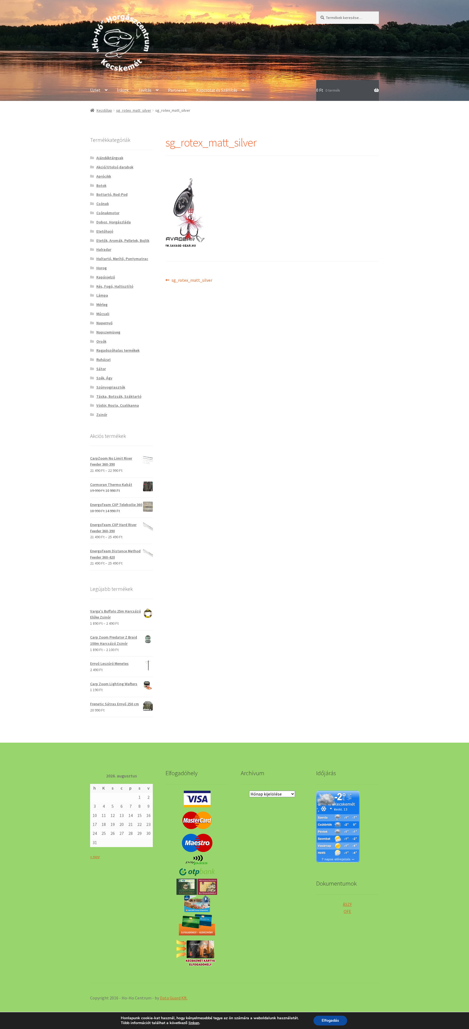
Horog (101, 267)
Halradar (103, 249)
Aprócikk (103, 176)
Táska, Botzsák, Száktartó (118, 396)
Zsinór (101, 414)
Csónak (102, 203)
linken (194, 1023)
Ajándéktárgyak (109, 157)
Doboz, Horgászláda (113, 222)
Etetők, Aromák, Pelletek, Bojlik (122, 240)
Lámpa (102, 295)
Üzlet (95, 90)
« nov (95, 856)
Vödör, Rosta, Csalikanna (117, 405)
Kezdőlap (104, 110)
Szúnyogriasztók (110, 387)
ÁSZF (347, 904)
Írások (123, 90)
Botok (101, 185)
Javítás (144, 90)
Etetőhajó (104, 231)
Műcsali (102, 313)
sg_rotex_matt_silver (133, 110)
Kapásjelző (105, 277)
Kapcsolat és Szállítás (216, 90)
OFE (347, 911)
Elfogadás (330, 1020)
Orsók (101, 341)
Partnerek (177, 90)
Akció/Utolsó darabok (114, 167)
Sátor (101, 368)
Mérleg (101, 304)
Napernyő (104, 322)
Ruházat (103, 359)
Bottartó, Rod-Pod (112, 194)
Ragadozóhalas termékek (118, 350)
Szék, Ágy (104, 378)
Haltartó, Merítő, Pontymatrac (122, 258)
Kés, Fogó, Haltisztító (114, 286)
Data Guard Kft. (174, 998)
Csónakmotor (107, 212)
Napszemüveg (108, 332)
